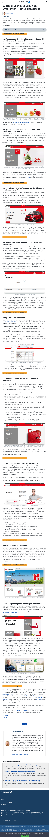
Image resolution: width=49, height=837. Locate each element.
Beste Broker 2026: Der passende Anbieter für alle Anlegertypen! (23, 765)
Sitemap (3, 806)
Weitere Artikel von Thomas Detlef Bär (20, 754)
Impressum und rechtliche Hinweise (9, 802)
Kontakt (2, 799)
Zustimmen (25, 835)
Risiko (28, 177)
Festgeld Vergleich (22, 710)
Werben (2, 796)
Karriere (3, 801)
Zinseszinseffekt (30, 55)
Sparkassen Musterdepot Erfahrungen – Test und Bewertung (22, 780)
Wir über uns (3, 797)
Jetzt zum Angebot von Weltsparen (11, 686)
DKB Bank (39, 699)
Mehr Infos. (40, 833)
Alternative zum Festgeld (11, 321)
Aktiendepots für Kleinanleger (21, 122)
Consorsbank (36, 696)
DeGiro (26, 696)
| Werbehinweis (5, 16)
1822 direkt (5, 699)
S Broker (40, 697)
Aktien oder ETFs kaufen (9, 694)
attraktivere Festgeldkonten (10, 612)
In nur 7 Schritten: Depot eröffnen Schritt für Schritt (19, 771)
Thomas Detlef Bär (9, 13)
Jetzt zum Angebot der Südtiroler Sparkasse (13, 33)
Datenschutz (4, 804)
